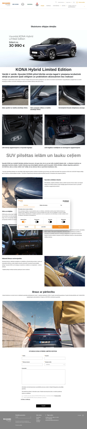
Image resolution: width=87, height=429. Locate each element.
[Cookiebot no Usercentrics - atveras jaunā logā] (63, 201)
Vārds (24, 355)
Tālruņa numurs (26, 362)
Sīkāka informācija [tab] (43, 205)
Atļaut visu (60, 226)
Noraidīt (26, 226)
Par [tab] (61, 205)
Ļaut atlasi (43, 226)
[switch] (37, 222)
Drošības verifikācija (25, 399)
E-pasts (47, 355)
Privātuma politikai (57, 395)
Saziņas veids (48, 362)
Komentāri (24, 368)
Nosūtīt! (43, 405)
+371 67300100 (48, 418)
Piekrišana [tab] (26, 205)
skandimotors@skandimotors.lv (52, 420)
